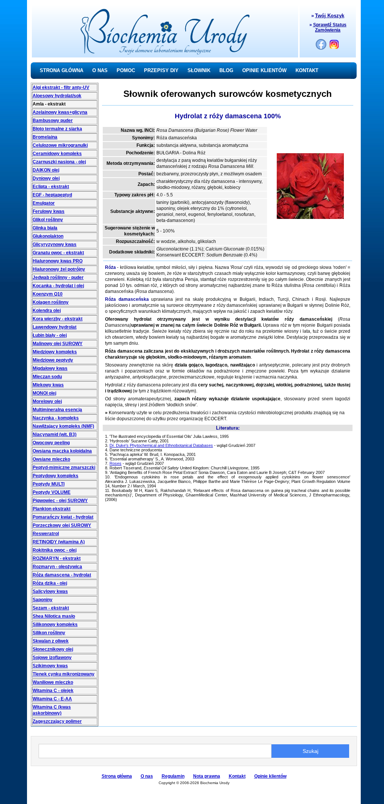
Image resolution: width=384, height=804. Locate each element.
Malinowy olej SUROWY (57, 343)
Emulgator (44, 203)
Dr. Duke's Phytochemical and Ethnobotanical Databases (161, 445)
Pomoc (126, 70)
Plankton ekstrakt (51, 508)
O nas (100, 70)
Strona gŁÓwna (61, 70)
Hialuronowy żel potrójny (59, 269)
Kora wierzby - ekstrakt (57, 318)
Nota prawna (206, 776)
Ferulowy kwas (48, 211)
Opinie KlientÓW (264, 70)
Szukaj (310, 751)
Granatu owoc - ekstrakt (58, 252)
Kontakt (307, 70)
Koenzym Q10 (48, 294)
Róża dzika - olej (50, 583)
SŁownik (199, 70)
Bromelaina (45, 137)
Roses (116, 463)
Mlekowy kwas (48, 385)
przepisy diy (161, 70)
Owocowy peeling (51, 442)
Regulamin (173, 776)
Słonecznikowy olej (53, 649)
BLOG (226, 70)
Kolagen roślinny (51, 302)
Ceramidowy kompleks (57, 153)
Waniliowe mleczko (53, 682)
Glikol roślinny (48, 219)
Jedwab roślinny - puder (58, 277)
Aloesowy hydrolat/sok (57, 95)
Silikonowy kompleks (55, 624)
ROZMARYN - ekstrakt (57, 558)
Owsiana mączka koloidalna (62, 451)
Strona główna (117, 776)
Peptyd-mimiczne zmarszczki (64, 467)
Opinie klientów (270, 776)
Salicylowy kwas (50, 591)
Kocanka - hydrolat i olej (58, 285)
